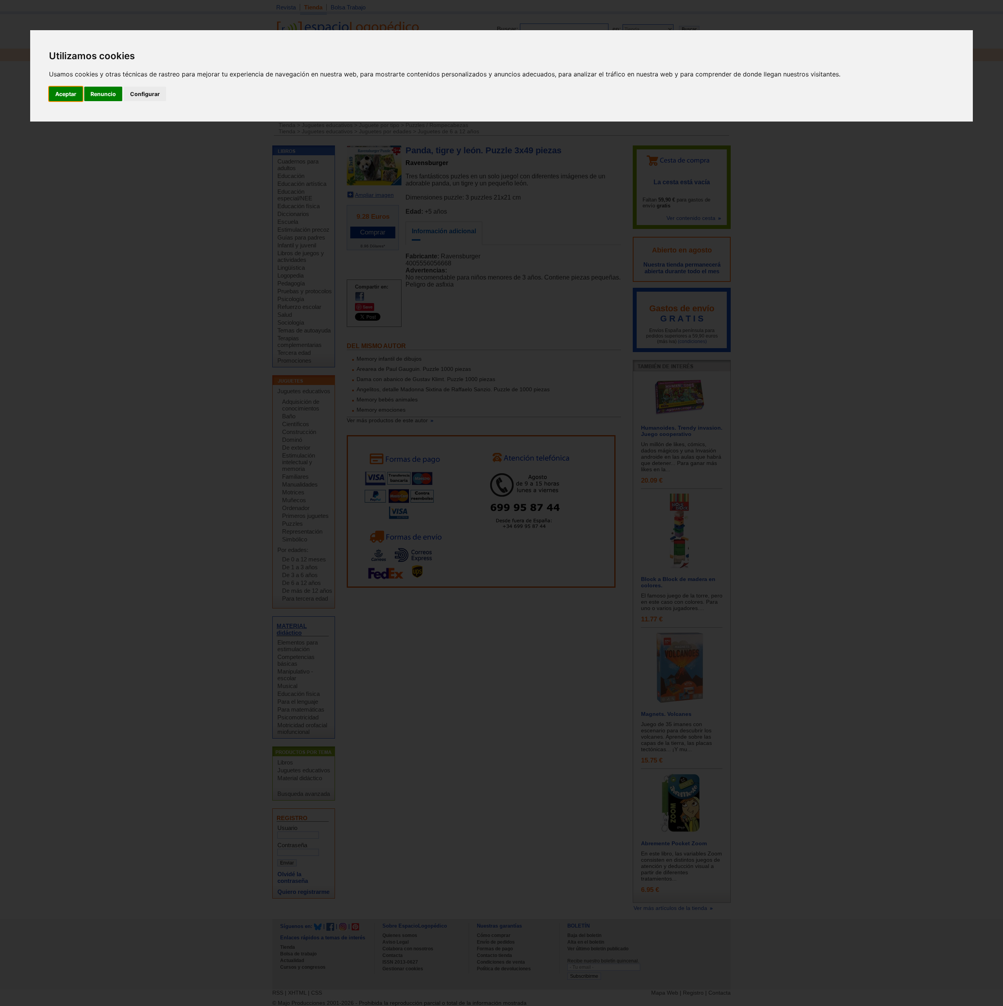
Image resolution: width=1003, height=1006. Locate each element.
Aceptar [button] (65, 94)
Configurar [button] (145, 94)
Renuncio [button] (103, 94)
